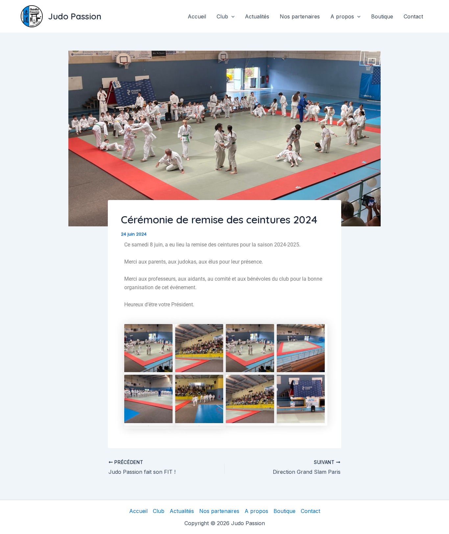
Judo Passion (74, 16)
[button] (231, 16)
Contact (413, 16)
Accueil (197, 16)
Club (222, 16)
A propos (342, 16)
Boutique (382, 16)
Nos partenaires (300, 16)
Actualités (257, 16)
